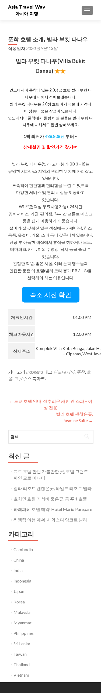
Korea (19, 601)
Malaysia (21, 612)
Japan (18, 591)
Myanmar (22, 622)
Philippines (23, 633)
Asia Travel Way (26, 7)
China (18, 559)
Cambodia (23, 549)
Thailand (21, 664)
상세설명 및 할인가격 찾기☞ (50, 146)
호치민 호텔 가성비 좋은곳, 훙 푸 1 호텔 (50, 498)
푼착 (80, 371)
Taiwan (20, 654)
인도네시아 (64, 371)
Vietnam (21, 674)
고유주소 (22, 378)
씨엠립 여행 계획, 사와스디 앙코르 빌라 (50, 519)
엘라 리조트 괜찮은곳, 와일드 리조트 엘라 (52, 488)
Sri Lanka (21, 643)
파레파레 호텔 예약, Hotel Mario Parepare (52, 509)
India (18, 570)
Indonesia (34, 371)
